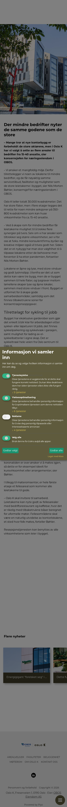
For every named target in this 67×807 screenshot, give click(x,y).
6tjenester (19, 411)
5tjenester (19, 392)
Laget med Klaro (55, 456)
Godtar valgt (10, 450)
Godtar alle (56, 450)
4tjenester (19, 429)
